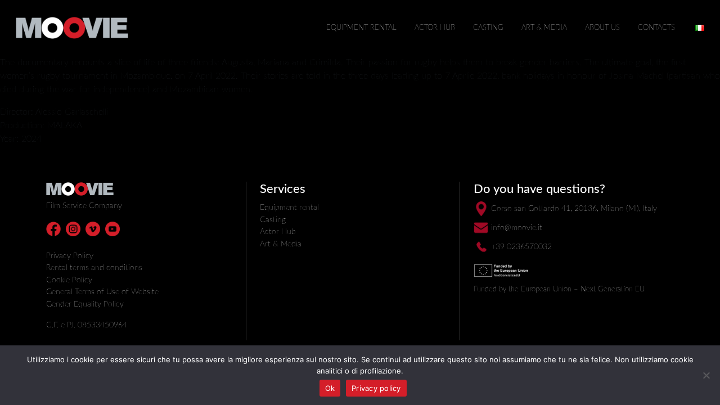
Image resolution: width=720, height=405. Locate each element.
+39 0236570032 (521, 246)
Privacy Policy (69, 255)
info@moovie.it (516, 227)
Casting (488, 27)
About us (602, 27)
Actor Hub (435, 27)
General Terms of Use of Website (102, 291)
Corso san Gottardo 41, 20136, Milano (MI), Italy (574, 208)
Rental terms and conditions (94, 267)
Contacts (656, 27)
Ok (330, 388)
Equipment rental (361, 27)
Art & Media (544, 27)
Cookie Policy (69, 280)
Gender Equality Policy (85, 304)
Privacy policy (376, 388)
